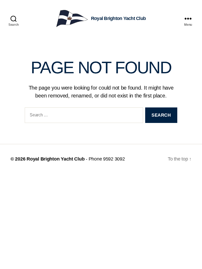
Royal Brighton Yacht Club (55, 159)
